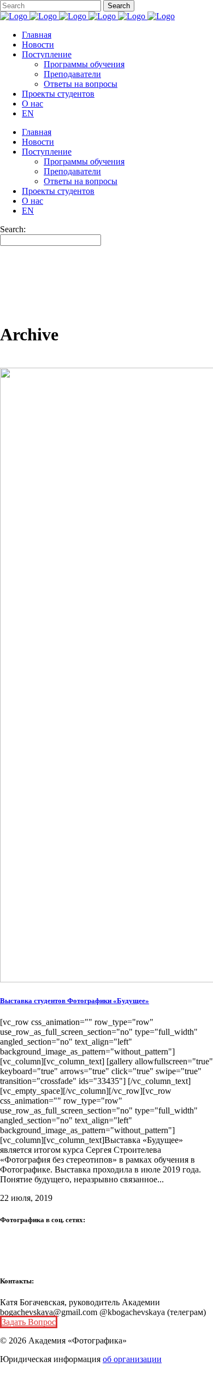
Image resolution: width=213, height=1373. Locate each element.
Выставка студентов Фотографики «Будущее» (74, 1001)
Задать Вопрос (29, 1322)
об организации (132, 1359)
